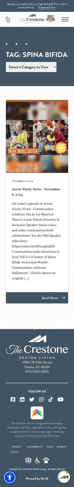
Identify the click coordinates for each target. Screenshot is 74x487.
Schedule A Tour (47, 7)
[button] (9, 477)
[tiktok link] (50, 399)
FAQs (50, 447)
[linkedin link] (22, 399)
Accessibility (35, 447)
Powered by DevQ (37, 478)
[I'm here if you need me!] (64, 477)
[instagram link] (41, 399)
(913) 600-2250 (37, 371)
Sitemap (61, 447)
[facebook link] (13, 399)
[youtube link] (60, 399)
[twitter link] (31, 399)
